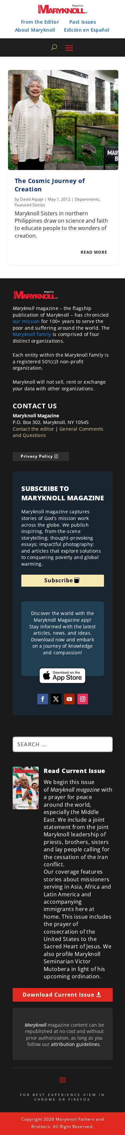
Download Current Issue (58, 994)
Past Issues (82, 22)
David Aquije (31, 199)
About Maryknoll (35, 30)
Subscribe (58, 580)
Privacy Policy (37, 456)
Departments (87, 199)
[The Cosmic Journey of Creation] (63, 120)
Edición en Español (86, 30)
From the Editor (40, 22)
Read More (94, 252)
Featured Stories (30, 205)
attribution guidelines (75, 1044)
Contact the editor (33, 429)
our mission (26, 321)
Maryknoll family (32, 334)
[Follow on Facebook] (42, 699)
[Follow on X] (56, 699)
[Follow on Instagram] (82, 699)
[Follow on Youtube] (69, 699)
